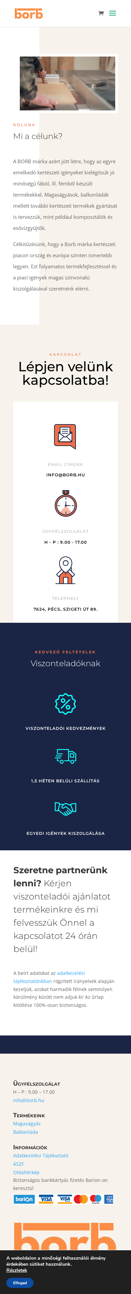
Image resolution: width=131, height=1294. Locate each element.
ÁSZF (18, 1164)
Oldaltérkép (26, 1172)
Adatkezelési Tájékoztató (40, 1155)
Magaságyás (27, 1123)
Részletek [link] (16, 1270)
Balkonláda (25, 1132)
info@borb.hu (28, 1100)
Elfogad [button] (20, 1283)
